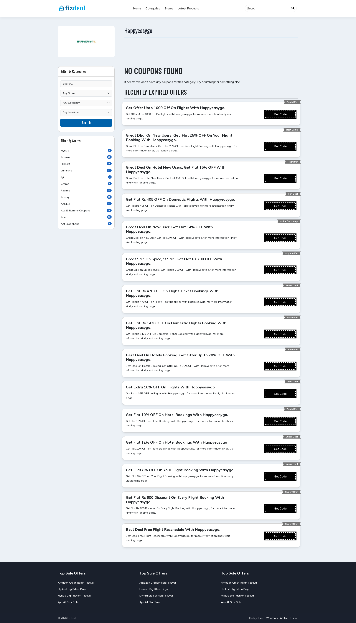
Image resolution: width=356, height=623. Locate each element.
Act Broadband (85, 224)
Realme (85, 190)
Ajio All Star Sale (68, 602)
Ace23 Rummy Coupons (85, 210)
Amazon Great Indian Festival (76, 582)
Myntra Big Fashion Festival (74, 595)
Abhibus (85, 204)
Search (86, 122)
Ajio (85, 177)
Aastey (85, 197)
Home (137, 8)
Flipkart (85, 164)
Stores (168, 8)
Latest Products (188, 8)
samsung (85, 170)
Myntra (85, 150)
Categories (153, 8)
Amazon (85, 157)
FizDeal (71, 617)
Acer (85, 217)
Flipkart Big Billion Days (72, 589)
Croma (85, 184)
